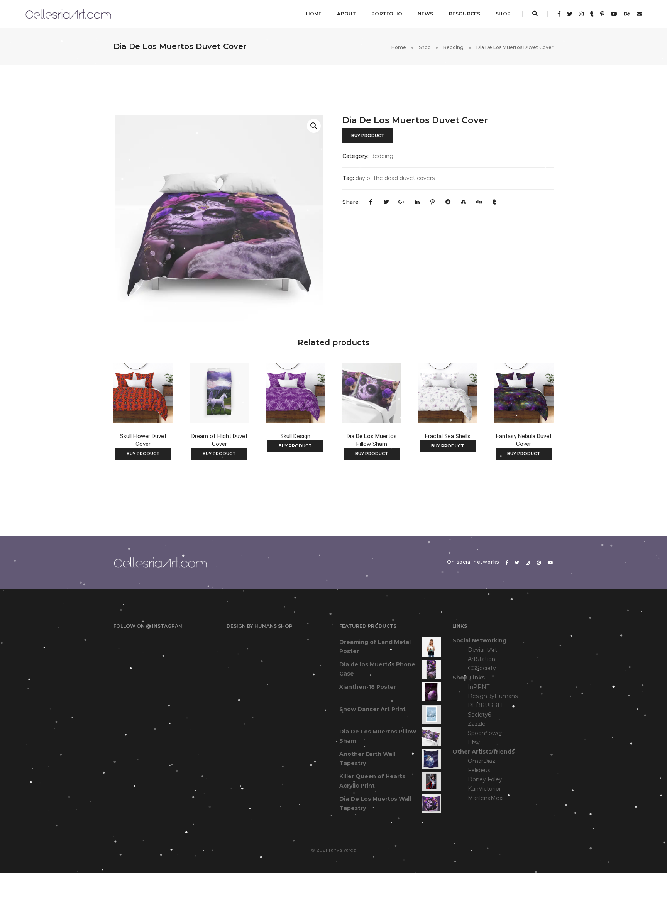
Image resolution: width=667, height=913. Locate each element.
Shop (503, 14)
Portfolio (386, 14)
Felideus (479, 770)
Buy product (367, 135)
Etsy (474, 742)
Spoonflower (485, 733)
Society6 (479, 714)
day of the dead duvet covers (395, 177)
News (425, 14)
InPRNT (478, 686)
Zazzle (477, 723)
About (346, 14)
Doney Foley (485, 779)
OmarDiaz (481, 760)
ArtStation (481, 659)
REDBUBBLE (486, 705)
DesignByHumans (493, 696)
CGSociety (482, 668)
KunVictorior (484, 788)
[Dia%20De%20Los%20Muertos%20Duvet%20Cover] (371, 202)
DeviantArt (482, 649)
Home (314, 14)
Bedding (453, 47)
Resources (465, 14)
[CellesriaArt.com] (68, 13)
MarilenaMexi (485, 797)
